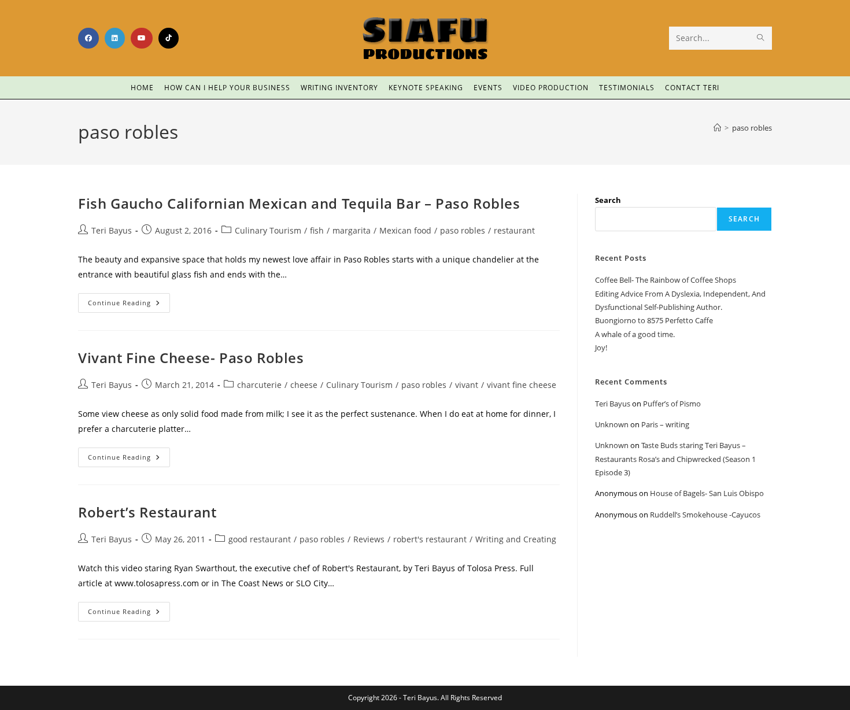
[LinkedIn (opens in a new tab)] (115, 38)
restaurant (514, 230)
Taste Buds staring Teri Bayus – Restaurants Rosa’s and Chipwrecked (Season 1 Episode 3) (675, 459)
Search (608, 200)
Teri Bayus (111, 230)
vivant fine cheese (521, 384)
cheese (303, 384)
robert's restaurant (430, 539)
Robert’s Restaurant (147, 512)
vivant (466, 384)
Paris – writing (665, 424)
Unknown (612, 424)
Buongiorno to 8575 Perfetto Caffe (654, 320)
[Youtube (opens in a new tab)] (142, 38)
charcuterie (259, 384)
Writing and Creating (515, 539)
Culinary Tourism (268, 230)
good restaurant (259, 539)
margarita (351, 230)
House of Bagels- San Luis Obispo (707, 493)
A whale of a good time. (635, 334)
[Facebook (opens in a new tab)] (88, 38)
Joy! (601, 347)
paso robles (752, 128)
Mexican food (405, 230)
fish (317, 230)
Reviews (369, 539)
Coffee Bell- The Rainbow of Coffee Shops (665, 280)
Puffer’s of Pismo (672, 403)
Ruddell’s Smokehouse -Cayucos (705, 514)
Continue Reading (129, 300)
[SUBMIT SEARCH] (761, 38)
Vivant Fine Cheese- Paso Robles (191, 357)
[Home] (717, 128)
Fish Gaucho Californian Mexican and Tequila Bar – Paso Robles (299, 203)
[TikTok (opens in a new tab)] (168, 38)
